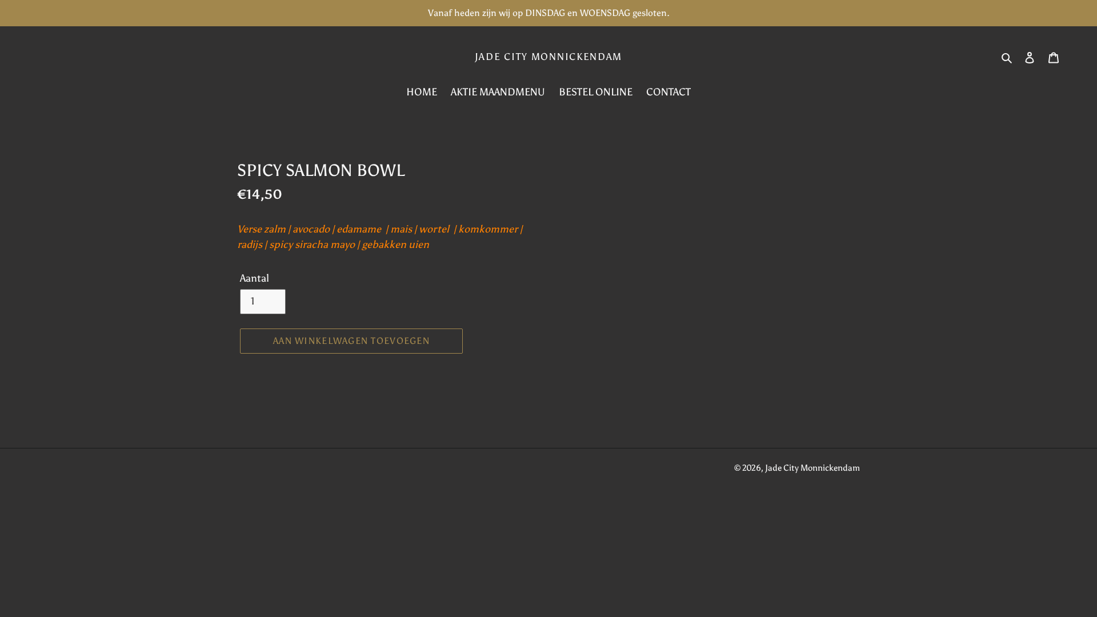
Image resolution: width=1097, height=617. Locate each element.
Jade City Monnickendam (548, 56)
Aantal (254, 278)
